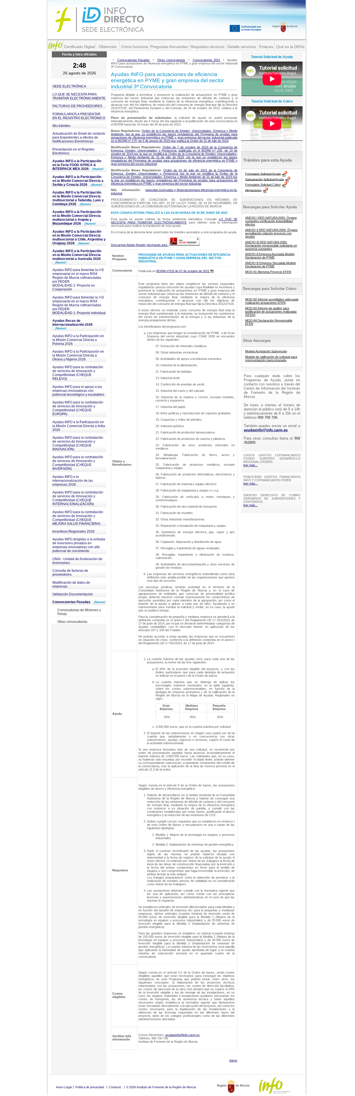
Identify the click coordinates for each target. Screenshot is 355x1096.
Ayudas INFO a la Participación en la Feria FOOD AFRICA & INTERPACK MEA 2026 (78, 165)
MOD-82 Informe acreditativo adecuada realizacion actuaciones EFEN (271, 301)
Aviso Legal (64, 1087)
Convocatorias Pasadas (78, 602)
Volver (233, 1060)
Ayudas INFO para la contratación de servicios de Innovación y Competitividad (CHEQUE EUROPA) (77, 408)
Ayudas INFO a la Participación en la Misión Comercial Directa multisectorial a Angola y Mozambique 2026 (76, 217)
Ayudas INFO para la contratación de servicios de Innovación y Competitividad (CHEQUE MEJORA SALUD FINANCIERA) (77, 518)
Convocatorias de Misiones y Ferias (79, 612)
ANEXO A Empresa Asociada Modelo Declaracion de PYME (270, 255)
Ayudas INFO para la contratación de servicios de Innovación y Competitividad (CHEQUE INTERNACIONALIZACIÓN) (77, 498)
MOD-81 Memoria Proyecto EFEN (268, 272)
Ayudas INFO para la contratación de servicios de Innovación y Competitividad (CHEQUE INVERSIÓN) (77, 463)
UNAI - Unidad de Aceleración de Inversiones (77, 561)
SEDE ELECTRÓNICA (69, 86)
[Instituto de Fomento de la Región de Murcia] (55, 45)
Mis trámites (61, 126)
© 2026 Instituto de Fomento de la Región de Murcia (161, 1087)
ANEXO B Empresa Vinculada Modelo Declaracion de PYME (270, 264)
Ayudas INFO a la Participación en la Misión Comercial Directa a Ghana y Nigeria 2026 (78, 355)
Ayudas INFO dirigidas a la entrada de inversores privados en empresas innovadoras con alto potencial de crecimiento (78, 545)
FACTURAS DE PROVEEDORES (77, 106)
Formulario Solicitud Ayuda (263, 173)
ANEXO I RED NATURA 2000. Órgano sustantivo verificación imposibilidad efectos (271, 221)
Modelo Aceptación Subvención (266, 351)
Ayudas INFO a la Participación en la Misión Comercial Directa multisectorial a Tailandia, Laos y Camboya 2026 (78, 198)
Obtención (108, 46)
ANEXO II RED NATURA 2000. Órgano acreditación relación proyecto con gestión (271, 233)
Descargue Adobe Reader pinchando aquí (140, 245)
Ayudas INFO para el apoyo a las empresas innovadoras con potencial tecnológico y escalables (78, 391)
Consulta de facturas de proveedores (70, 572)
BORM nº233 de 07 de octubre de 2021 (183, 271)
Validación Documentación (72, 594)
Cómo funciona (134, 46)
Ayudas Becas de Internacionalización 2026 (72, 324)
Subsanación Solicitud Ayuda (264, 179)
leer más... (251, 465)
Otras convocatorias (72, 622)
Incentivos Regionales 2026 (73, 531)
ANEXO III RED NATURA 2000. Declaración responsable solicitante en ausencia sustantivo (271, 245)
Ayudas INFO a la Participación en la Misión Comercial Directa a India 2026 (78, 426)
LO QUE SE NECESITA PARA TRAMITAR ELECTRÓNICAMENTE (78, 96)
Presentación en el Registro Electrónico (73, 151)
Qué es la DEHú (290, 46)
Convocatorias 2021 (206, 60)
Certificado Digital (79, 46)
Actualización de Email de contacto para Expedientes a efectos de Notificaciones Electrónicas (78, 137)
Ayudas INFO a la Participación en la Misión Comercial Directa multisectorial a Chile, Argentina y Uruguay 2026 (79, 237)
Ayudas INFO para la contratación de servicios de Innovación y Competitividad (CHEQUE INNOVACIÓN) (77, 443)
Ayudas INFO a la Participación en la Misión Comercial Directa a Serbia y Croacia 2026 (77, 181)
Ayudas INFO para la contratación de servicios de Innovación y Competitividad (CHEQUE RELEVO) (77, 373)
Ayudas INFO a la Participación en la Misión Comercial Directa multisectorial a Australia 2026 (76, 256)
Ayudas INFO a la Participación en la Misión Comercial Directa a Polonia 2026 (78, 340)
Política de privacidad (89, 1087)
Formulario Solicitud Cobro (263, 184)
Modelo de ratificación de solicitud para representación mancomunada (271, 358)
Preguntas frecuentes (169, 46)
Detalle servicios (241, 46)
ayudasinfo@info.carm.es (182, 1035)
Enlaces (266, 46)
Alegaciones (253, 190)
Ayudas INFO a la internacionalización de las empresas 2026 (72, 480)
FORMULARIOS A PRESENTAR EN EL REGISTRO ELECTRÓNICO (78, 116)
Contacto (115, 1087)
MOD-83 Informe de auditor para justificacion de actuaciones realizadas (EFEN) (271, 312)
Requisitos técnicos (207, 46)
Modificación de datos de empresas (71, 584)
